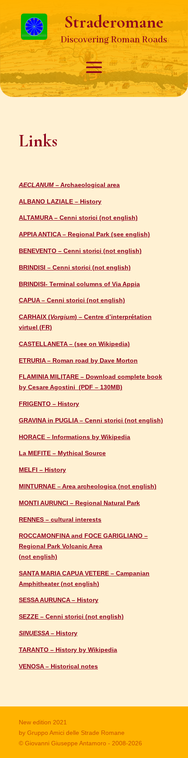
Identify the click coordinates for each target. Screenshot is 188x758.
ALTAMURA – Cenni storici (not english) (78, 217)
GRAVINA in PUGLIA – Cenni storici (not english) (91, 420)
